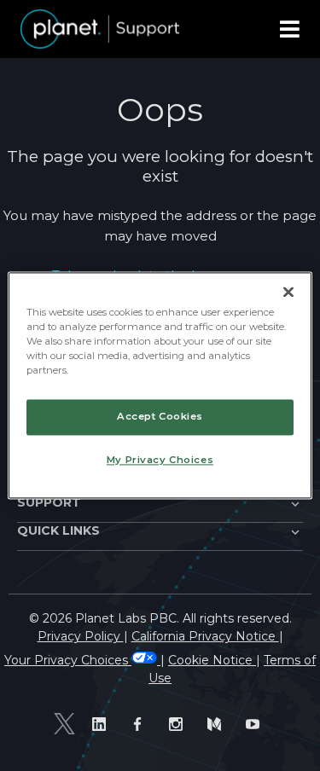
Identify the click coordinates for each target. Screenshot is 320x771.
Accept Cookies (160, 417)
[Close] (288, 291)
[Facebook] (141, 723)
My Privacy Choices (160, 461)
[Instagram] (179, 723)
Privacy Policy (81, 636)
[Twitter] (64, 724)
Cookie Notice (212, 660)
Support (49, 502)
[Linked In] (102, 723)
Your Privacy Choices (67, 660)
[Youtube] (256, 723)
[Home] (99, 29)
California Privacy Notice (205, 636)
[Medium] (218, 723)
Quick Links (58, 530)
